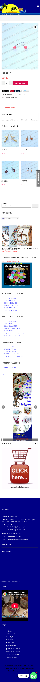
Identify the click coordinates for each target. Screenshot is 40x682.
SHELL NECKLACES (10, 298)
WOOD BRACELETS (10, 324)
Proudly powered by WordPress (16, 668)
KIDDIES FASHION (10, 367)
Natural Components (13, 648)
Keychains (10, 640)
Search (4, 203)
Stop (37, 443)
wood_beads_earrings (9, 97)
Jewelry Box (11, 637)
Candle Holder (11, 645)
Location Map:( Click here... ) (11, 582)
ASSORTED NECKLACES (12, 305)
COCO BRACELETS (10, 326)
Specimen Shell (12, 657)
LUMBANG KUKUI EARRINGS (13, 356)
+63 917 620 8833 (16, 533)
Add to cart (20, 83)
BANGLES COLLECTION (12, 335)
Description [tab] (10, 108)
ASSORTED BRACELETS (12, 328)
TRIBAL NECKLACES (11, 308)
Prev (3, 407)
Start (35, 443)
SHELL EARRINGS (10, 347)
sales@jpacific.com (14, 536)
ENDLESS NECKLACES (11, 310)
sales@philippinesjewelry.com (18, 539)
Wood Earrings (24, 95)
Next (35, 407)
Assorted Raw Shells (13, 651)
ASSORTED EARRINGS (11, 354)
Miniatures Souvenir (13, 634)
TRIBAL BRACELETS (10, 331)
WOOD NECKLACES (11, 301)
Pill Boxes (10, 631)
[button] (35, 27)
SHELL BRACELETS (10, 321)
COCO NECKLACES (10, 303)
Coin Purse (10, 642)
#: (9, 533)
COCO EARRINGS (10, 351)
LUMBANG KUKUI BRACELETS (14, 333)
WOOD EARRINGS (10, 349)
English (8, 218)
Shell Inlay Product (13, 654)
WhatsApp (5, 533)
